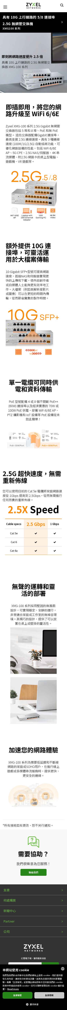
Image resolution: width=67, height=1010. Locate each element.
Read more (13, 988)
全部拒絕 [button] (49, 995)
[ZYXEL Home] (33, 5)
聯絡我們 (33, 872)
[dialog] (33, 987)
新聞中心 (9, 910)
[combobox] (62, 968)
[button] (33, 1004)
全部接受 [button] (17, 995)
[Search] (61, 5)
